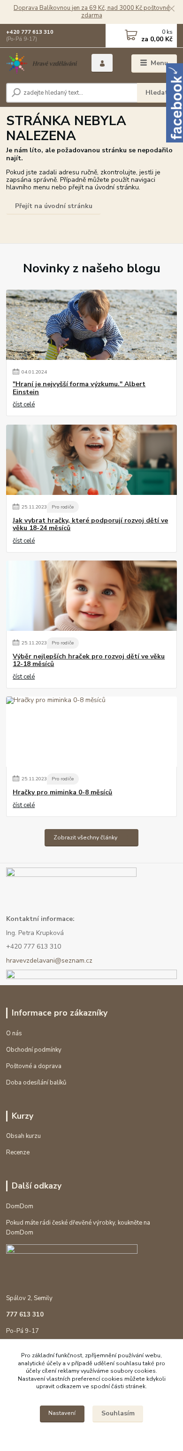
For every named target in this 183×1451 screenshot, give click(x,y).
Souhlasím (118, 1413)
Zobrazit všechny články (85, 837)
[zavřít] (171, 9)
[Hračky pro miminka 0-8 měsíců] (91, 731)
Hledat (156, 92)
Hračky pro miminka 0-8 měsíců (62, 792)
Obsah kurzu (23, 1136)
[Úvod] (41, 63)
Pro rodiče (63, 506)
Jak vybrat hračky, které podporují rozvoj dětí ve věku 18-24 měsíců (90, 524)
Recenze (18, 1152)
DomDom (19, 1206)
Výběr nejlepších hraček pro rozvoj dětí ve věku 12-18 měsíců (89, 660)
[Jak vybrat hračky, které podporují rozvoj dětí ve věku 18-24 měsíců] (91, 460)
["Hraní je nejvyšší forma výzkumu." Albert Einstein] (91, 325)
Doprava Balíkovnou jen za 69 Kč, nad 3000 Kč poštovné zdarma (91, 12)
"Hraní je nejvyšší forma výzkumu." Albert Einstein (79, 388)
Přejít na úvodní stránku (53, 206)
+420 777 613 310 (29, 32)
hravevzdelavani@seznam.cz (49, 960)
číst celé (24, 404)
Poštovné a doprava (33, 1066)
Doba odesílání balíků (36, 1082)
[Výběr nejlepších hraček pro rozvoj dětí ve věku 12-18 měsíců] (91, 596)
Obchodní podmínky (33, 1050)
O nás (14, 1033)
